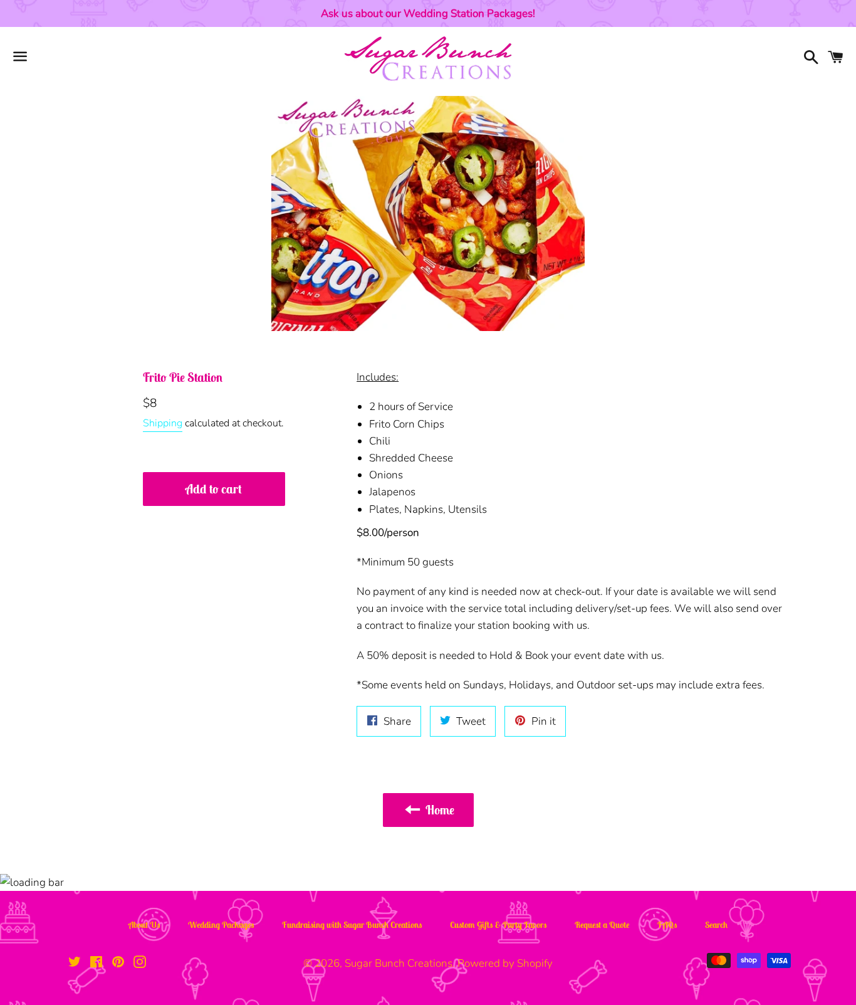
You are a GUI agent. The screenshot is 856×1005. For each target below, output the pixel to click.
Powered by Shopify (505, 963)
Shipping (162, 423)
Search (716, 924)
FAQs (667, 924)
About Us (144, 924)
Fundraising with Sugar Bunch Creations (352, 924)
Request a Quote (602, 924)
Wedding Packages (221, 924)
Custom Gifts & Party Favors (498, 924)
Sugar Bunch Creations (398, 963)
